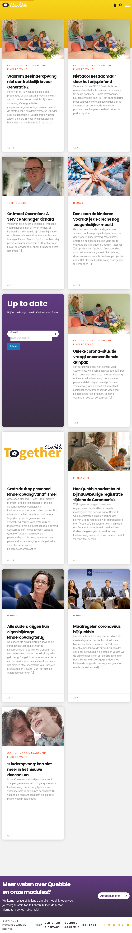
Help (38, 925)
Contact (89, 925)
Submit (13, 346)
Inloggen (115, 5)
